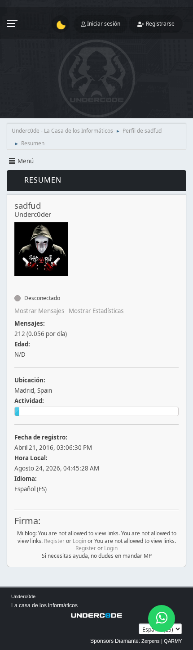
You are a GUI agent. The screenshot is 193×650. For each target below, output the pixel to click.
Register (54, 541)
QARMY (173, 641)
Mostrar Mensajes (39, 311)
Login (79, 541)
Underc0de (23, 596)
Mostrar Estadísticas (96, 311)
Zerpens (150, 641)
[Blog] (18, 282)
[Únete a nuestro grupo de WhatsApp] (161, 618)
